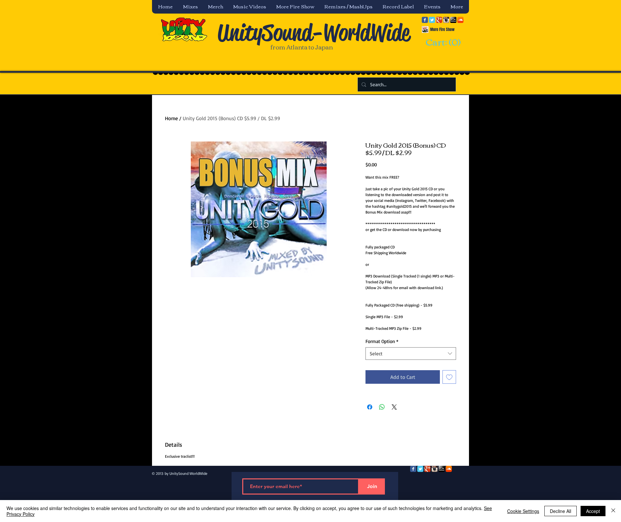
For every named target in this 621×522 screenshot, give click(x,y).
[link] (442, 42)
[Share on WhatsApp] (382, 407)
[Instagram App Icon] (446, 20)
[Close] (613, 511)
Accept (593, 511)
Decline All (560, 511)
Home (171, 118)
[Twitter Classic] (432, 20)
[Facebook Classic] (425, 20)
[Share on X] (394, 407)
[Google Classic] (439, 20)
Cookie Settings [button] (523, 511)
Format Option (381, 341)
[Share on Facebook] (370, 407)
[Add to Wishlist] (449, 377)
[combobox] (410, 353)
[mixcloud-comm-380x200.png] (453, 20)
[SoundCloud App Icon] (460, 20)
